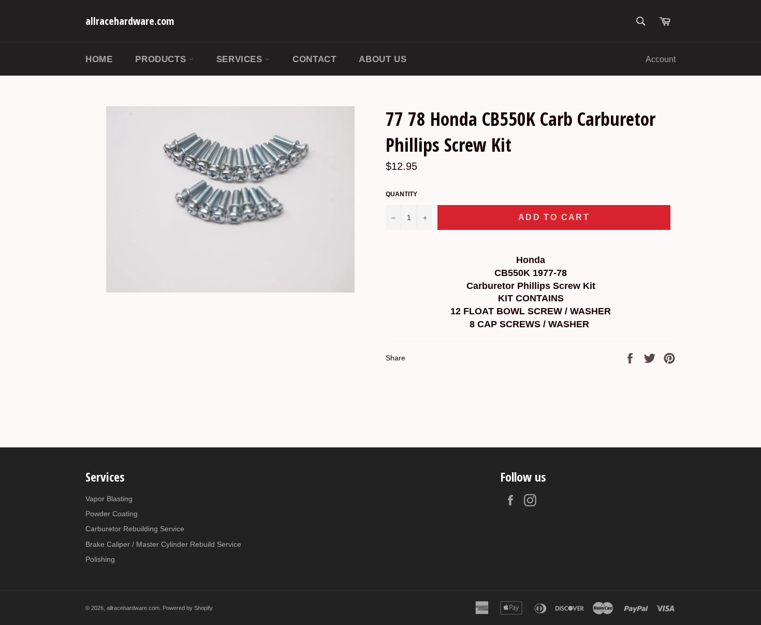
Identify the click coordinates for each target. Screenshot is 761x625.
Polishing (100, 559)
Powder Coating (111, 514)
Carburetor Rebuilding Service (134, 529)
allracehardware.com (129, 21)
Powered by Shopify (188, 608)
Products (161, 59)
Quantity (401, 194)
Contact (314, 59)
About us (382, 59)
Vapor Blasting (109, 499)
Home (98, 59)
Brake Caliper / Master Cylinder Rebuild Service (163, 544)
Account (661, 59)
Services (240, 59)
